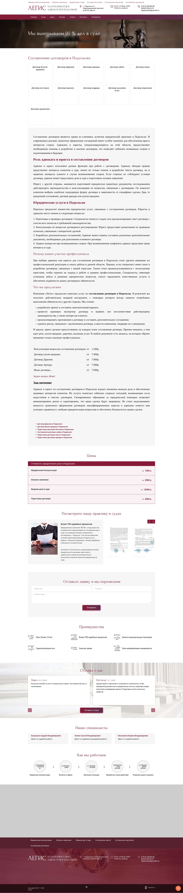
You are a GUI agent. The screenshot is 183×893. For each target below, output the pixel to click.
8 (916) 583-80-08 (148, 6)
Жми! (52, 376)
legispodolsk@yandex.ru (150, 10)
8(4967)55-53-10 (147, 8)
